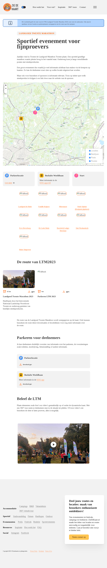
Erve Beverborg (25, 228)
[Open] (95, 7)
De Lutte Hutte (44, 228)
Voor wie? (51, 7)
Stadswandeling (19, 516)
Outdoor (49, 516)
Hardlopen (39, 516)
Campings (23, 506)
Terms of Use (48, 551)
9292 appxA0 (45, 183)
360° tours (72, 7)
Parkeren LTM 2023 (47, 296)
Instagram (15, 533)
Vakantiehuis (41, 506)
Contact (83, 7)
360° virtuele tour (26, 511)
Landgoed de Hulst (25, 206)
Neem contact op (79, 537)
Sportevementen (48, 522)
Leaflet (29, 165)
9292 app (40, 380)
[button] (38, 109)
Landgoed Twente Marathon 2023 (18, 296)
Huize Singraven (25, 249)
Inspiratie (61, 7)
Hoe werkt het (38, 7)
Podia (20, 522)
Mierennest (63, 206)
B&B (31, 506)
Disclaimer (41, 551)
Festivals (28, 522)
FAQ (39, 527)
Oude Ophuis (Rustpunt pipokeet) (82, 208)
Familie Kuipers (44, 206)
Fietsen (30, 516)
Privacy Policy (33, 551)
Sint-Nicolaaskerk (82, 228)
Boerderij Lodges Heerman (63, 229)
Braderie (36, 522)
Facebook (25, 533)
